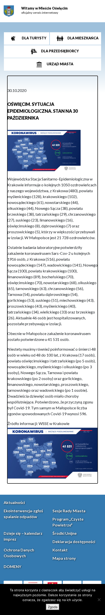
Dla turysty (33, 38)
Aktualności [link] (14, 502)
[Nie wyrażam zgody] (98, 599)
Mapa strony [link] (64, 558)
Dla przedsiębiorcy (59, 51)
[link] (9, 11)
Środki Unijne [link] (64, 533)
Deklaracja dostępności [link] (73, 541)
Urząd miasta (59, 64)
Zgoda (52, 607)
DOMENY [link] (12, 566)
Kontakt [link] (60, 550)
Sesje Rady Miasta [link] (68, 510)
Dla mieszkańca (82, 38)
